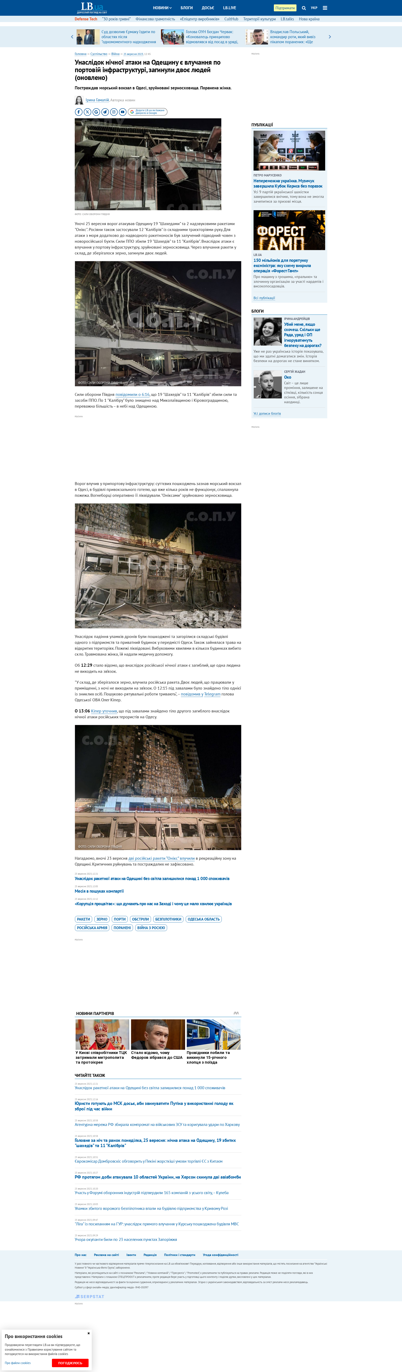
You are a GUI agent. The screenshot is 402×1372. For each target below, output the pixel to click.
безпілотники (168, 919)
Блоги (187, 7)
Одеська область (204, 919)
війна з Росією (151, 927)
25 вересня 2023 (133, 54)
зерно (102, 919)
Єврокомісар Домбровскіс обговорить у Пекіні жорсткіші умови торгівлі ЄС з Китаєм (149, 1161)
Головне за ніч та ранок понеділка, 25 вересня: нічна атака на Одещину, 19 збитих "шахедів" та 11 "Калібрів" (155, 1142)
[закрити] (89, 1333)
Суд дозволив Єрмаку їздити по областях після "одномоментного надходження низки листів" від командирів (129, 39)
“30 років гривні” (116, 18)
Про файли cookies (18, 1363)
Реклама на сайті (106, 1255)
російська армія (92, 927)
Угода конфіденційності (220, 1255)
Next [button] (329, 36)
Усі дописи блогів (267, 413)
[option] (117, 36)
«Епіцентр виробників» (199, 18)
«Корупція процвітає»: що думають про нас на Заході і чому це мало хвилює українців (153, 903)
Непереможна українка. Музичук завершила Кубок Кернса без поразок (288, 183)
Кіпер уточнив (104, 711)
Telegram (212, 694)
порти (120, 919)
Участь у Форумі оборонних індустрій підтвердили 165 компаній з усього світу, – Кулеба (152, 1192)
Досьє (208, 7)
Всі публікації (264, 298)
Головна (80, 54)
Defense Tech (86, 18)
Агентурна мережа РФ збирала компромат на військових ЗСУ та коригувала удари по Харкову (157, 1124)
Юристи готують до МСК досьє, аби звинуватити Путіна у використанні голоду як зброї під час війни (154, 1105)
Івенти (131, 1255)
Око (287, 377)
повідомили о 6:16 (132, 394)
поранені (122, 927)
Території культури (259, 18)
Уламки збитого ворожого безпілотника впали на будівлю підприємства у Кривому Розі (151, 1208)
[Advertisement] (158, 448)
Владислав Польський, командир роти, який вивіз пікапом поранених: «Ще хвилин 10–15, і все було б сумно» (293, 41)
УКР (314, 7)
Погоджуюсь (70, 1363)
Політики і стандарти (179, 1255)
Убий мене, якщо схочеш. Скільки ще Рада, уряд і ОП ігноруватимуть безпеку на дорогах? (303, 334)
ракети (83, 919)
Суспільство (98, 54)
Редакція (150, 1255)
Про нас (80, 1255)
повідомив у (192, 694)
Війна (115, 54)
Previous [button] (72, 36)
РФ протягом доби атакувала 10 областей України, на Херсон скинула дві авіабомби (158, 1177)
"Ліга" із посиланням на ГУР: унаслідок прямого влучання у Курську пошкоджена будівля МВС (157, 1224)
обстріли (140, 919)
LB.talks (287, 18)
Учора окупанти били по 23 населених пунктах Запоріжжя (126, 1239)
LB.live (229, 7)
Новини (161, 7)
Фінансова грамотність (155, 18)
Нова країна (309, 18)
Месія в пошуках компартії (99, 891)
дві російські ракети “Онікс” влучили (162, 858)
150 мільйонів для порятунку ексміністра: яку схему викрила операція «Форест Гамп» (282, 265)
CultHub (231, 18)
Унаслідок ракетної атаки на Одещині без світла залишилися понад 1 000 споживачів (152, 878)
